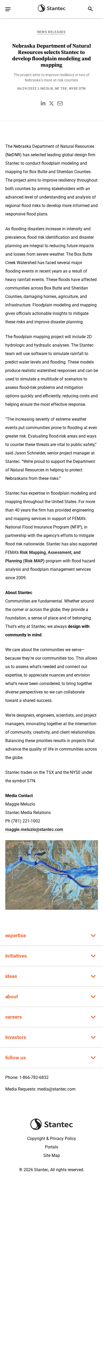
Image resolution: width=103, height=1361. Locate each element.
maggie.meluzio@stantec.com (34, 829)
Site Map (51, 1155)
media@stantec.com (56, 1089)
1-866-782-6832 (34, 1077)
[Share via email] (60, 103)
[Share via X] (51, 103)
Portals (51, 1147)
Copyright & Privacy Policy (51, 1138)
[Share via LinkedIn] (43, 103)
